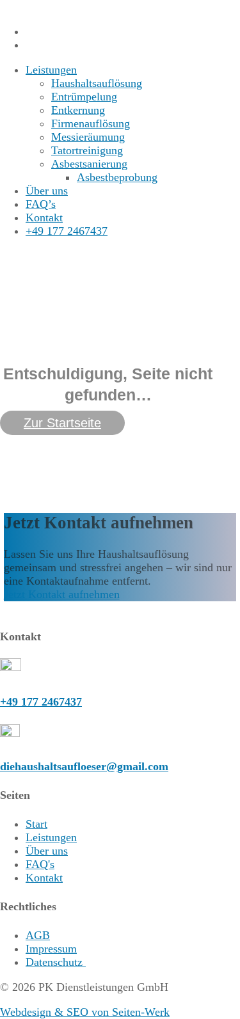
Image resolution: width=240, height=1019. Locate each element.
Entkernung (78, 110)
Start (36, 824)
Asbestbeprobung (117, 177)
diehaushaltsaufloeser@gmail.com (84, 766)
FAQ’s (41, 204)
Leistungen (51, 69)
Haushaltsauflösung (96, 83)
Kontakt (44, 217)
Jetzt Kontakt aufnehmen (62, 594)
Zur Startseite (62, 423)
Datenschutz (56, 962)
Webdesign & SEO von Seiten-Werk (85, 1012)
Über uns (47, 190)
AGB (38, 935)
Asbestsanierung (89, 163)
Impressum (51, 948)
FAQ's (40, 864)
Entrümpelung (84, 96)
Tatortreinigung (87, 150)
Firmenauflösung (90, 123)
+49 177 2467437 (67, 231)
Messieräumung (88, 136)
